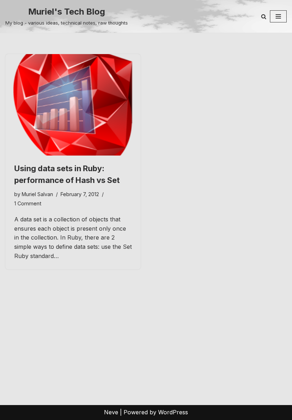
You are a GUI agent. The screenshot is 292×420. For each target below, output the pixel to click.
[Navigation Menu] (278, 16)
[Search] (263, 16)
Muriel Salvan (37, 194)
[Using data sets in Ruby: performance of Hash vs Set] (73, 105)
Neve (111, 412)
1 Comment (27, 203)
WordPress (173, 412)
